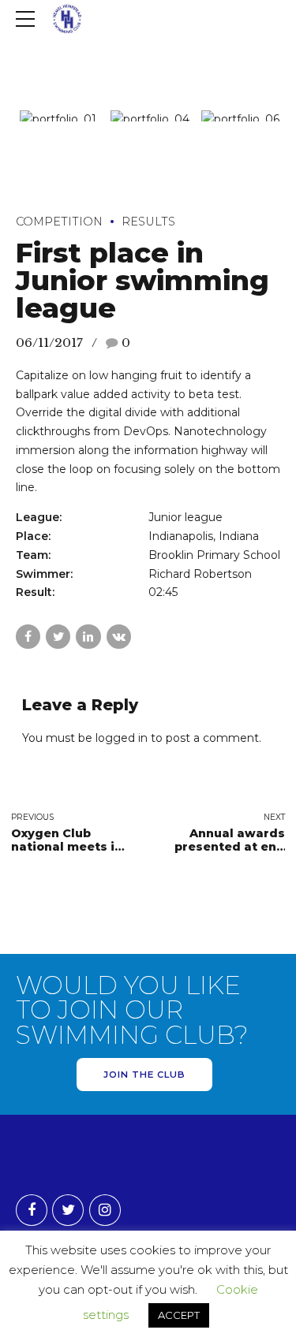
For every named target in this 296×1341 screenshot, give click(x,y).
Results (148, 221)
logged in (122, 738)
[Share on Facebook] (28, 636)
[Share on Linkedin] (88, 636)
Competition (59, 221)
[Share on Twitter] (58, 636)
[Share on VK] (119, 636)
